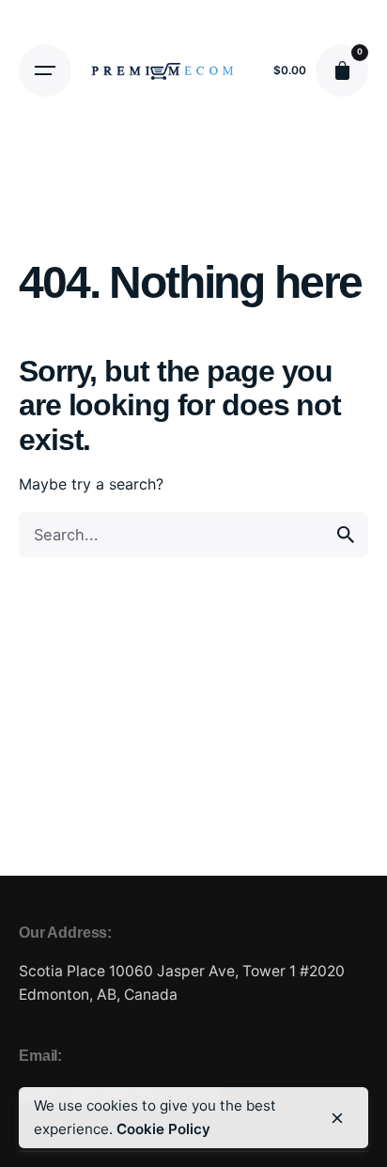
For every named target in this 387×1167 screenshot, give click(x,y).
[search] (345, 534)
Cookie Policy (163, 1129)
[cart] (342, 70)
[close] (337, 1118)
